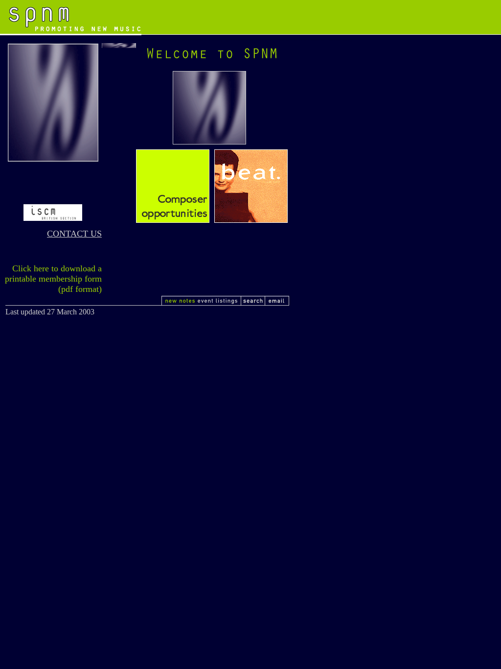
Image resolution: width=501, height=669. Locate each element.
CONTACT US (74, 234)
